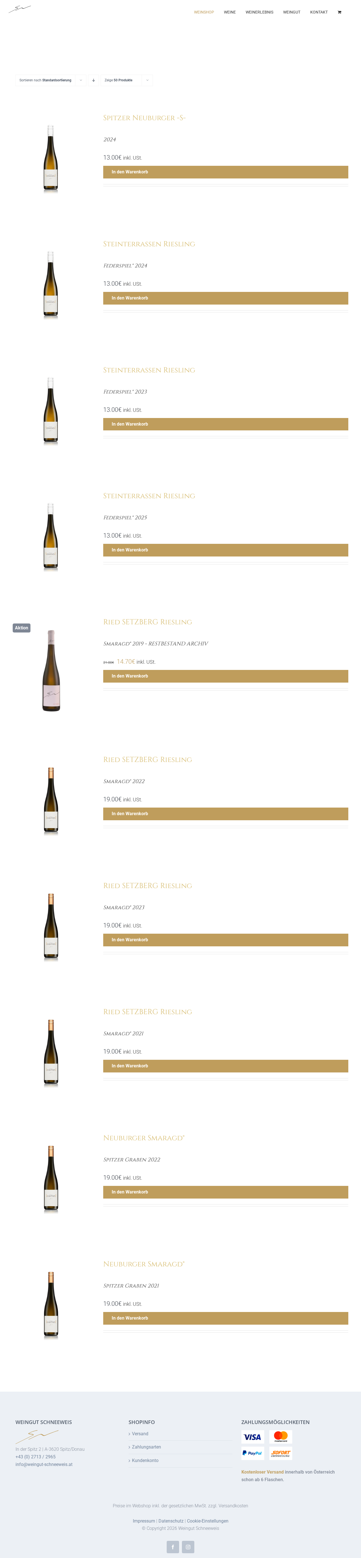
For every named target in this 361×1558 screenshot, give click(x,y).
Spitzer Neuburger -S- (144, 118)
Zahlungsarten (146, 1447)
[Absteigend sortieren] (93, 80)
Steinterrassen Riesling (149, 244)
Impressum (144, 1521)
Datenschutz (171, 1521)
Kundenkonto (145, 1460)
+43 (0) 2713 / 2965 (36, 1456)
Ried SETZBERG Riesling (147, 622)
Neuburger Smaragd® (143, 1138)
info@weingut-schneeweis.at (44, 1464)
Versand (140, 1433)
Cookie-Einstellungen (207, 1521)
